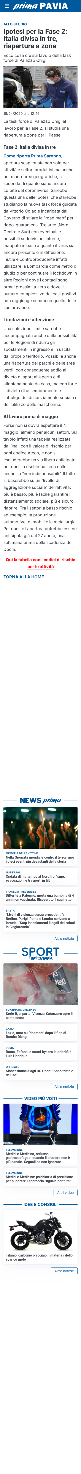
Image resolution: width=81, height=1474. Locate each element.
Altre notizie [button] (64, 938)
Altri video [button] (65, 1192)
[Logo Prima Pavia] (40, 6)
